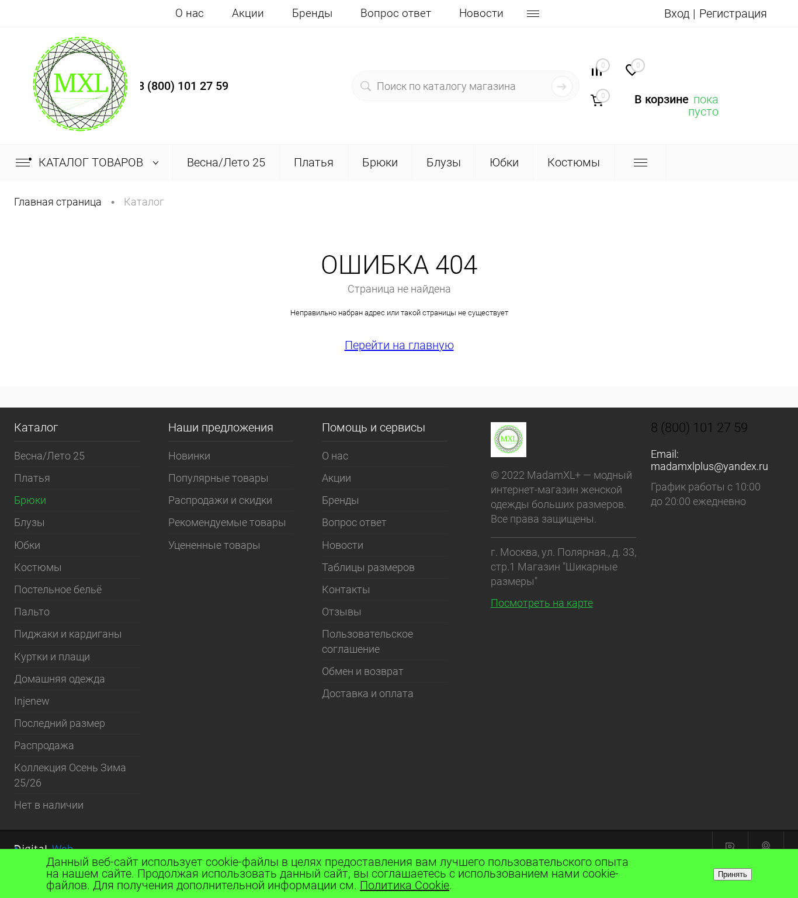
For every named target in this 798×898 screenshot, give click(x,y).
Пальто (32, 611)
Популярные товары (218, 478)
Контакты (346, 589)
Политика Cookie (404, 885)
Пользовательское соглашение (367, 641)
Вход (676, 13)
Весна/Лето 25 (49, 456)
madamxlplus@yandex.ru (709, 466)
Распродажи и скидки (220, 500)
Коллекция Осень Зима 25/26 (70, 774)
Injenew (32, 701)
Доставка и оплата (368, 693)
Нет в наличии (49, 805)
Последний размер (59, 723)
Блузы (29, 522)
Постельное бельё (58, 589)
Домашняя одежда (59, 679)
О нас (189, 13)
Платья (32, 478)
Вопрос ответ (395, 13)
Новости (481, 13)
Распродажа (44, 745)
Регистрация (733, 13)
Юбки (27, 545)
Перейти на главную (399, 345)
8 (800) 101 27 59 (183, 86)
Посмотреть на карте (542, 603)
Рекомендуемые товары (227, 522)
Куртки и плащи (52, 656)
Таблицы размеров (368, 567)
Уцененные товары (214, 545)
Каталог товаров (92, 162)
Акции (248, 13)
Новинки (189, 456)
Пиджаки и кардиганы (68, 634)
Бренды (312, 13)
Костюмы (38, 567)
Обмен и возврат (363, 671)
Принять (732, 874)
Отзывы (342, 611)
